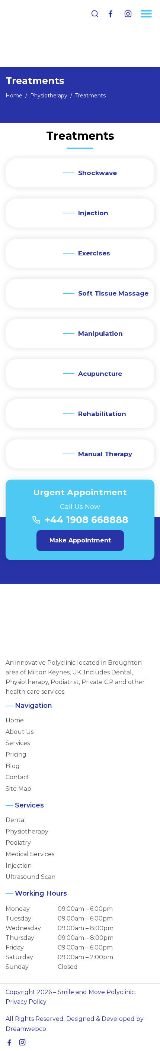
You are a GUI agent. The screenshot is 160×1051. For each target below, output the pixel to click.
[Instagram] (128, 14)
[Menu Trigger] (146, 13)
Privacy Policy (26, 1001)
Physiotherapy (27, 831)
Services (18, 743)
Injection (19, 866)
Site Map (18, 789)
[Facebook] (110, 14)
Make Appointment (80, 540)
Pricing (16, 754)
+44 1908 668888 (86, 519)
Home (15, 720)
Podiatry (18, 842)
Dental (16, 820)
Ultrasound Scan (30, 877)
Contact (17, 777)
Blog (13, 766)
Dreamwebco (26, 1028)
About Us (19, 732)
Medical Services (30, 854)
